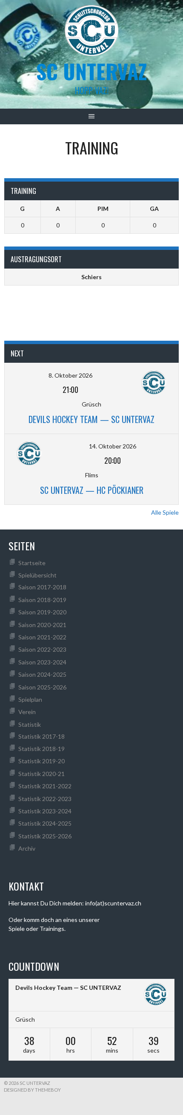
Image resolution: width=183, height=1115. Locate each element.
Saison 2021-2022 (42, 637)
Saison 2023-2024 (42, 662)
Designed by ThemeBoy (32, 1090)
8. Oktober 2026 (70, 375)
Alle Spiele (165, 512)
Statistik (29, 724)
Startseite (32, 562)
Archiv (26, 848)
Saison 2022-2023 (42, 649)
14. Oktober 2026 (112, 446)
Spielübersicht (37, 575)
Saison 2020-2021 (42, 624)
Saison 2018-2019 (42, 599)
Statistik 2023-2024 (44, 811)
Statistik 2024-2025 (44, 823)
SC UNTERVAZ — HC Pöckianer (91, 490)
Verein (27, 711)
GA (154, 208)
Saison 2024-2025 (42, 674)
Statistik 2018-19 (41, 748)
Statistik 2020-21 (41, 773)
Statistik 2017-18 (41, 736)
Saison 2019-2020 (42, 612)
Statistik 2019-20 (41, 761)
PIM (103, 208)
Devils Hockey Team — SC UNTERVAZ (91, 419)
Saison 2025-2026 (42, 687)
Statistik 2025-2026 (44, 836)
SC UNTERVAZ (91, 71)
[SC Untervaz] (156, 995)
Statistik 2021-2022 (44, 786)
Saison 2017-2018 (42, 587)
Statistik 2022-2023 (44, 798)
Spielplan (30, 699)
